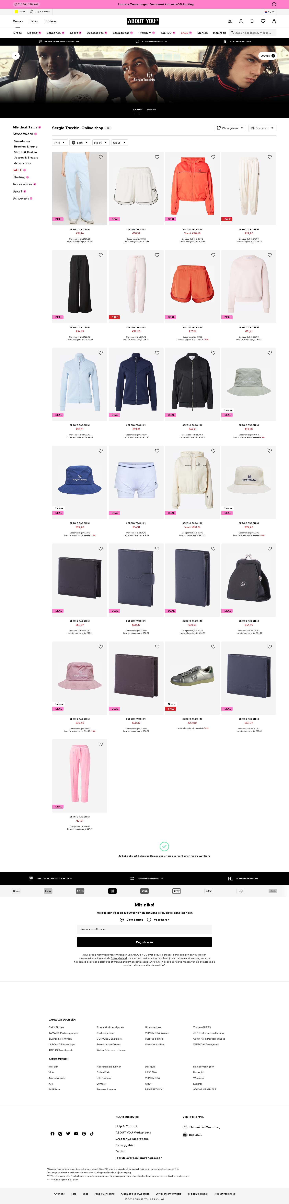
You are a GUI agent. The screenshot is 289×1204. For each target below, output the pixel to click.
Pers (73, 1193)
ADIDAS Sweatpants (61, 1050)
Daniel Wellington (203, 1066)
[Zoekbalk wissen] (273, 32)
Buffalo (101, 1083)
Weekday (198, 1078)
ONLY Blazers (56, 1027)
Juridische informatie (168, 1193)
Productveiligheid (224, 1193)
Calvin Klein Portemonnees (209, 1038)
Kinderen (51, 21)
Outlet (22, 11)
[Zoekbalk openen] (231, 32)
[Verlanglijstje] (263, 21)
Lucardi (197, 1083)
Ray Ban (53, 1066)
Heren (33, 21)
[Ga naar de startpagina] (70, 1118)
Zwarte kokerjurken (60, 1038)
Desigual (150, 1066)
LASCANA (151, 1072)
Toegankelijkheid (198, 1193)
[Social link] (52, 1133)
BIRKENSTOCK (153, 1089)
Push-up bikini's (154, 1038)
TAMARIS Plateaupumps (63, 1033)
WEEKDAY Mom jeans (206, 1044)
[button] (230, 128)
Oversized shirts (154, 1044)
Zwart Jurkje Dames (109, 1044)
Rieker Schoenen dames (111, 1050)
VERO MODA (152, 1078)
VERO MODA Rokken (157, 1033)
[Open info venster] (274, 4)
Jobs (85, 1193)
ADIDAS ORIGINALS (204, 1089)
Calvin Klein (103, 1072)
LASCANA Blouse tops (62, 1044)
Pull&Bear (54, 1089)
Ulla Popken (104, 1078)
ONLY (148, 1083)
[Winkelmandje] (274, 21)
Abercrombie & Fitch (109, 1066)
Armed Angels (57, 1078)
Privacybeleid (119, 958)
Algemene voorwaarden (135, 1193)
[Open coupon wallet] (230, 21)
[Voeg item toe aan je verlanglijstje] (100, 157)
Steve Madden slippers (110, 1027)
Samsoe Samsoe (107, 1089)
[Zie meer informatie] (80, 244)
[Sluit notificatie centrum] (252, 21)
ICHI (51, 1083)
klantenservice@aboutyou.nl (142, 961)
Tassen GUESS (202, 1027)
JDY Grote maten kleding (208, 1033)
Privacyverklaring (105, 1193)
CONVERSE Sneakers (109, 1038)
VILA (51, 1072)
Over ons (59, 1193)
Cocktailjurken (105, 1033)
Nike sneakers (153, 1027)
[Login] (241, 21)
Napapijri (198, 1072)
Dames (18, 21)
